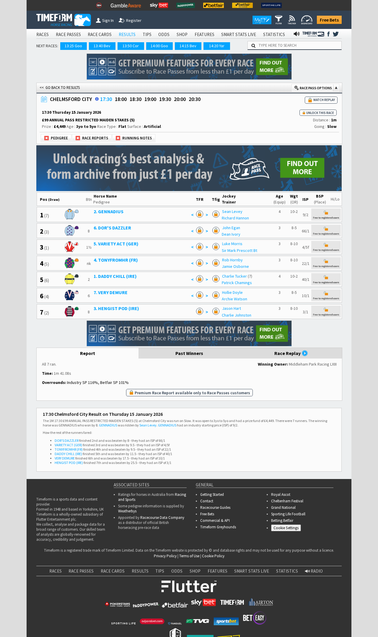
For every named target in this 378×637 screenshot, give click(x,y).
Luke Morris (232, 243)
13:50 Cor (131, 45)
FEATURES (204, 34)
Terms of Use (189, 555)
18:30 (135, 99)
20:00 (180, 99)
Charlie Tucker (234, 276)
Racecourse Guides (215, 507)
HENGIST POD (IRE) (69, 462)
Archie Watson (234, 299)
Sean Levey (232, 211)
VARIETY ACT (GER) (68, 445)
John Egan (231, 227)
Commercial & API (215, 520)
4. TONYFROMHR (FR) (116, 260)
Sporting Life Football (288, 514)
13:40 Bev (102, 45)
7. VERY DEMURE (111, 292)
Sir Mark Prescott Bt (239, 250)
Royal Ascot (280, 494)
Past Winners (189, 353)
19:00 (150, 99)
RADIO (316, 571)
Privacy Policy (165, 555)
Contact (206, 501)
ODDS (164, 34)
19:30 (165, 99)
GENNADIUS (108, 425)
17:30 (106, 99)
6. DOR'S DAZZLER (112, 228)
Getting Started (212, 494)
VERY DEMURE (65, 458)
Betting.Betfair (282, 520)
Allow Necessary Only (306, 615)
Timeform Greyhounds (218, 527)
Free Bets (329, 20)
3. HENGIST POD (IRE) (116, 308)
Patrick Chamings (237, 282)
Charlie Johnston (236, 315)
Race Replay (288, 353)
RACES (42, 34)
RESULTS (127, 34)
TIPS (147, 34)
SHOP (182, 34)
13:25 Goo (73, 45)
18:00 (121, 99)
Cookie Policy (213, 555)
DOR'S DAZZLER (67, 440)
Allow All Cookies (262, 615)
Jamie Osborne (235, 266)
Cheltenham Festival (287, 501)
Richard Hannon (235, 218)
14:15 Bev (188, 45)
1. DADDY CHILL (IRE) (115, 276)
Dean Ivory (231, 234)
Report (87, 353)
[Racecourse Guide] (97, 99)
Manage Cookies (287, 529)
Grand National (283, 507)
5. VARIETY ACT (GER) (116, 244)
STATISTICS (274, 34)
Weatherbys (127, 511)
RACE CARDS (100, 34)
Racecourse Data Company (162, 517)
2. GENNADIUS (108, 211)
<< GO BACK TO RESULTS (60, 87)
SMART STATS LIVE (238, 34)
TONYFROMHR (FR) (69, 449)
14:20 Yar (216, 45)
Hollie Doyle (232, 292)
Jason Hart (231, 308)
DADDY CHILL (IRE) (68, 454)
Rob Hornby (232, 260)
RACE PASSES (68, 34)
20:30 (195, 99)
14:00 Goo (159, 45)
